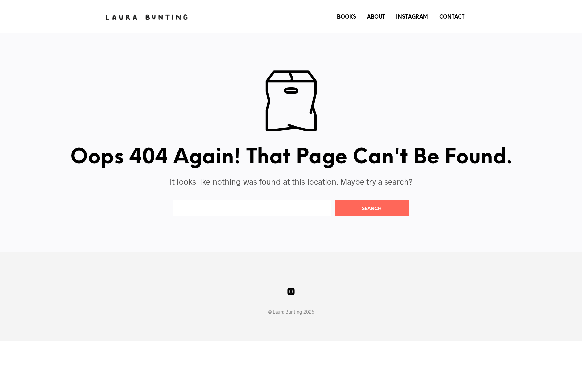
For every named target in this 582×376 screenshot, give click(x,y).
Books (346, 17)
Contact (451, 17)
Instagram (412, 17)
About (376, 17)
